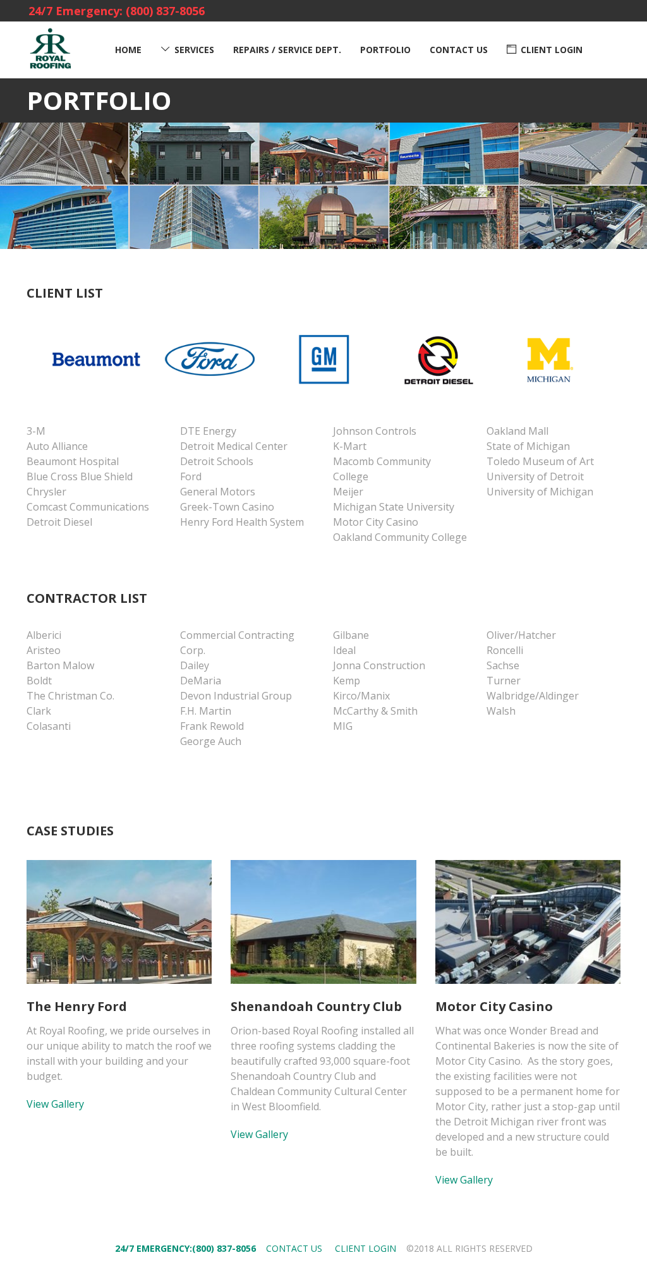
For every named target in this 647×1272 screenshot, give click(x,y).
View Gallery (55, 1104)
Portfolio (385, 50)
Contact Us (459, 50)
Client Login (552, 50)
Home (128, 50)
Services (194, 50)
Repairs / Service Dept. (287, 50)
